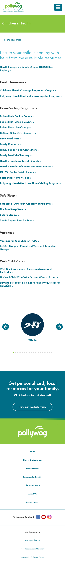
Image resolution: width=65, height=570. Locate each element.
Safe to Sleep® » (9, 214)
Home (32, 451)
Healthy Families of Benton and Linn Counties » (26, 166)
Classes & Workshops (32, 460)
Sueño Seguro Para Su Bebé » (17, 220)
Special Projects (32, 502)
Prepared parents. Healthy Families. (13, 5)
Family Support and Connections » (19, 149)
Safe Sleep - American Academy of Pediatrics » (26, 203)
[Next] (59, 326)
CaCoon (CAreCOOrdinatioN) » (18, 133)
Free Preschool (32, 468)
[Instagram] (49, 517)
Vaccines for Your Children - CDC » (19, 240)
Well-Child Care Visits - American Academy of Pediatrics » (26, 270)
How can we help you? (32, 407)
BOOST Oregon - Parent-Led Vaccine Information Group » (28, 247)
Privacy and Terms (32, 540)
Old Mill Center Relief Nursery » (18, 172)
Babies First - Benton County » (17, 116)
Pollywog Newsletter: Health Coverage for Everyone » (31, 96)
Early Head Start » (10, 138)
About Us (32, 493)
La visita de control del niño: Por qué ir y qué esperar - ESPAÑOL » (30, 284)
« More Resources (11, 39)
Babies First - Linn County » (15, 127)
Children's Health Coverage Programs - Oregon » (28, 90)
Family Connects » (10, 144)
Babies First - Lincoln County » (17, 121)
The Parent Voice (32, 485)
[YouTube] (43, 517)
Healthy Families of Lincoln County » (20, 161)
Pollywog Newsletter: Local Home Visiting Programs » (31, 183)
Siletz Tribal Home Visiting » (15, 177)
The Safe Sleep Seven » (13, 209)
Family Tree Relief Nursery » (16, 155)
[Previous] (5, 326)
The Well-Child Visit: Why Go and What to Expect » (29, 277)
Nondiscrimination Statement (32, 548)
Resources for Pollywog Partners (32, 557)
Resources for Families (32, 476)
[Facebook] (38, 517)
